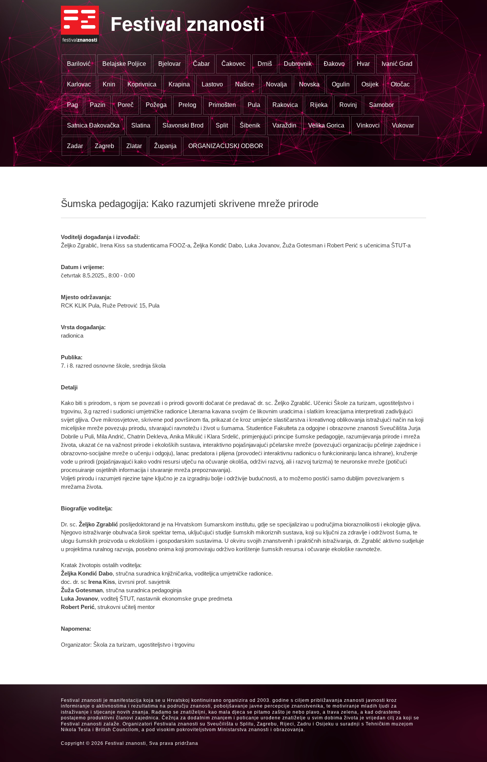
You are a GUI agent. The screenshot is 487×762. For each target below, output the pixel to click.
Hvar (363, 64)
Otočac (400, 84)
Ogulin (341, 84)
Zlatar (134, 146)
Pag (72, 105)
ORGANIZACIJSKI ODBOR (225, 146)
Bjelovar (169, 64)
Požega (156, 105)
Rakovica (285, 105)
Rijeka (319, 105)
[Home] (80, 25)
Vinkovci (368, 125)
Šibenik (250, 125)
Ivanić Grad (397, 64)
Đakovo (334, 64)
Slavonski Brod (183, 125)
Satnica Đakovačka (93, 125)
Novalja (276, 84)
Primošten (222, 105)
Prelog (187, 105)
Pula (254, 105)
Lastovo (212, 84)
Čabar (201, 64)
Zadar (75, 146)
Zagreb (104, 146)
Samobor (381, 105)
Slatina (140, 125)
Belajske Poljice (124, 64)
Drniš (265, 64)
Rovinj (348, 105)
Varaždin (284, 125)
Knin (109, 84)
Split (222, 125)
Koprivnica (141, 84)
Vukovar (403, 125)
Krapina (179, 84)
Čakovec (233, 64)
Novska (309, 84)
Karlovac (79, 84)
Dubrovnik (298, 64)
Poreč (126, 105)
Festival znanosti (187, 23)
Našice (244, 84)
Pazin (97, 105)
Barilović (79, 64)
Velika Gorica (326, 125)
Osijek (370, 84)
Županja (165, 146)
